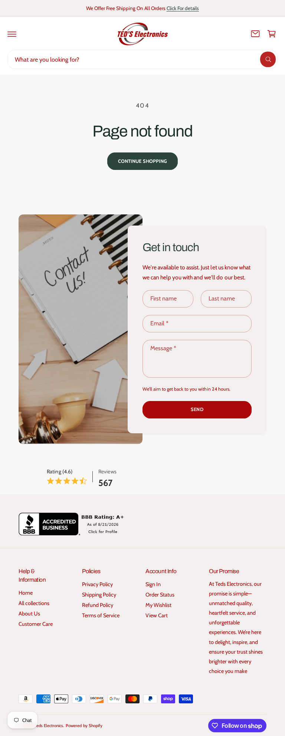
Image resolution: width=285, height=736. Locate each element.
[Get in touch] (255, 34)
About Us (29, 613)
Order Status (159, 594)
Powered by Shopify (84, 725)
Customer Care (36, 624)
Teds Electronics (49, 725)
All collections (34, 603)
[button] (12, 34)
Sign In (153, 584)
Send (197, 409)
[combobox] (142, 59)
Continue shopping (142, 161)
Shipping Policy (99, 594)
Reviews (107, 471)
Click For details (183, 8)
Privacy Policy (97, 584)
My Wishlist (158, 605)
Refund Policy (97, 605)
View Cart (156, 615)
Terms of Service (100, 615)
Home (26, 592)
